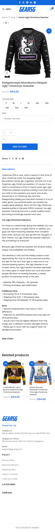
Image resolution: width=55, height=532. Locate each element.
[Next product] (8, 23)
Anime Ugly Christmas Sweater (33, 17)
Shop (13, 17)
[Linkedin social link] (31, 2)
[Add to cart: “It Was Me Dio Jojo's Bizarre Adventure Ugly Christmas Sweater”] (23, 363)
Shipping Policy (9, 469)
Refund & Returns (10, 465)
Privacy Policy (8, 460)
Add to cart (20, 146)
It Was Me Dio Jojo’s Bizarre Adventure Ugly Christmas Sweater (13, 389)
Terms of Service (10, 474)
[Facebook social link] (19, 2)
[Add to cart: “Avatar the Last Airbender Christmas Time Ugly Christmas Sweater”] (49, 363)
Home (5, 17)
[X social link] (23, 2)
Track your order (9, 478)
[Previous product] (3, 23)
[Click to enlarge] (7, 73)
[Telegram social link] (35, 2)
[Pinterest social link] (27, 2)
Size (4, 113)
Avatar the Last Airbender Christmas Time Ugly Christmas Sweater (39, 391)
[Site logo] (27, 9)
